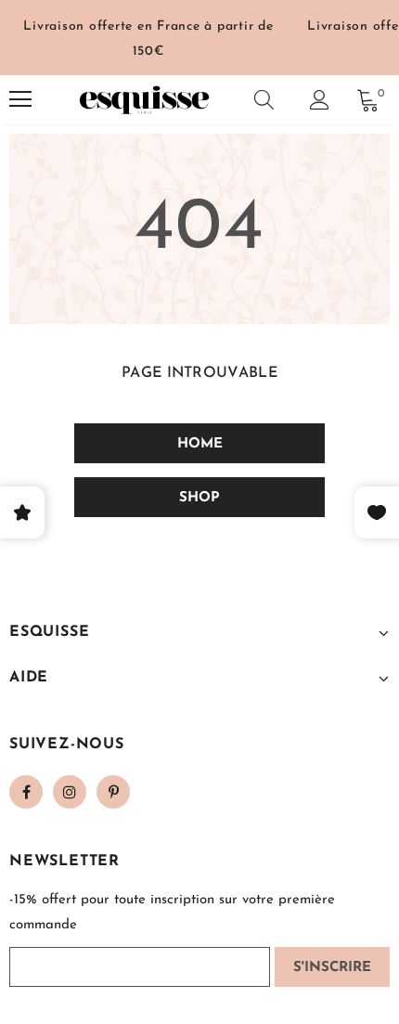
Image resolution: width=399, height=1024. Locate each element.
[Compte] (319, 100)
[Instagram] (69, 792)
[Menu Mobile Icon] (20, 99)
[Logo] (143, 99)
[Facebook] (26, 792)
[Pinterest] (113, 792)
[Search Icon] (264, 99)
